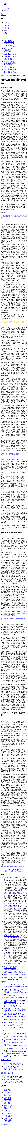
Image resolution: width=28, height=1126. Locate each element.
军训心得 (6, 29)
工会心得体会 (7, 1100)
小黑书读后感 (7, 1024)
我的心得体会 (7, 1103)
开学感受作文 (7, 991)
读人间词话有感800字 (10, 71)
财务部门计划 (7, 1102)
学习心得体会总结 (9, 61)
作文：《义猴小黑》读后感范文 (12, 1022)
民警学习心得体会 (9, 59)
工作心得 (6, 8)
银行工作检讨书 (8, 1112)
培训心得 (6, 10)
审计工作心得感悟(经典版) (11, 1063)
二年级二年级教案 (9, 1015)
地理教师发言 (7, 1089)
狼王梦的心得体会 (9, 45)
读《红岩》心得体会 (9, 1000)
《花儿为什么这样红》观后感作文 (13, 871)
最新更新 (8, 1124)
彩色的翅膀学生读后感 (10, 40)
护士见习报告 (7, 1120)
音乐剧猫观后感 (8, 64)
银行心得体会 (7, 1121)
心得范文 (6, 5)
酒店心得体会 (7, 1113)
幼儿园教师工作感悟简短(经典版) (13, 972)
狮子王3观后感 (8, 48)
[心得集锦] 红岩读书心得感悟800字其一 (14, 997)
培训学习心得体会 (9, 58)
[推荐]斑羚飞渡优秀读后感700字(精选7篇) (15, 992)
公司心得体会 (7, 1099)
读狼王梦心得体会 (9, 43)
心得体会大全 (11, 75)
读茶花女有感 (7, 1006)
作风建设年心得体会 (19, 1019)
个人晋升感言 (7, 1110)
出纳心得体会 (7, 1092)
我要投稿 (3, 15)
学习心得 (6, 7)
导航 (24, 75)
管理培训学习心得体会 (10, 55)
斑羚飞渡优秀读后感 (9, 995)
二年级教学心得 (18, 1015)
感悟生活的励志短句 (9, 1010)
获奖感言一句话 (8, 1105)
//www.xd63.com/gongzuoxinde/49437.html (14, 866)
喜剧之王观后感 (8, 66)
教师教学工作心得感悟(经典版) (12, 971)
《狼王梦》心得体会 (9, 46)
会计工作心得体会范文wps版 (11, 966)
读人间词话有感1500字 (10, 72)
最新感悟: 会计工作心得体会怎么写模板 (15, 974)
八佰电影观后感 (8, 53)
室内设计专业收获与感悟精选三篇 (14, 1052)
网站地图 (3, 1124)
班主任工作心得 (8, 1118)
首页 (5, 4)
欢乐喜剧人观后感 (9, 68)
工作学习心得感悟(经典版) (11, 969)
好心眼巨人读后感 (22, 986)
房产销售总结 (7, 1108)
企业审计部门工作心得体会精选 (12, 1069)
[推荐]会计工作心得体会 (10, 979)
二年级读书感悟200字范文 (11, 1013)
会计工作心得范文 (9, 1027)
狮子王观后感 (7, 50)
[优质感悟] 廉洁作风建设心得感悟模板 (14, 1016)
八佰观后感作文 (8, 51)
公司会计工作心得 (19, 1027)
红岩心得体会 (19, 1000)
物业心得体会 (7, 1003)
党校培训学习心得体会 (10, 56)
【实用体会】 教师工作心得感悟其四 (15, 1046)
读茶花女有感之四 (9, 1005)
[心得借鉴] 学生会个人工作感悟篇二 (14, 1033)
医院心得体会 (7, 1107)
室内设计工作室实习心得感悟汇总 (13, 977)
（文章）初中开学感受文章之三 (12, 989)
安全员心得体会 (8, 1094)
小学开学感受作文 (16, 991)
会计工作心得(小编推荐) (10, 1025)
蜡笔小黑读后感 (16, 1024)
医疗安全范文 (7, 1095)
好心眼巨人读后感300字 (10, 986)
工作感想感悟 (7, 1116)
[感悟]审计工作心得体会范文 (11, 1064)
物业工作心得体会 (16, 1003)
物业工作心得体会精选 (10, 1002)
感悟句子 (6, 33)
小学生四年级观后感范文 (10, 69)
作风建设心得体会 (9, 1019)
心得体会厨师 (7, 1097)
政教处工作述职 (8, 1090)
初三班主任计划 (8, 1115)
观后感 (5, 32)
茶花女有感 (15, 1006)
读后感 (5, 30)
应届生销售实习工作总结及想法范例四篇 (16, 1049)
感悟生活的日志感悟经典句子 (12, 1008)
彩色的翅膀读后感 (9, 42)
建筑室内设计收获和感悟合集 (13, 1053)
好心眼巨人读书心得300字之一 (12, 984)
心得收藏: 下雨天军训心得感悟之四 (15, 869)
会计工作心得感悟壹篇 (10, 968)
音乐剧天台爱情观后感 (10, 63)
